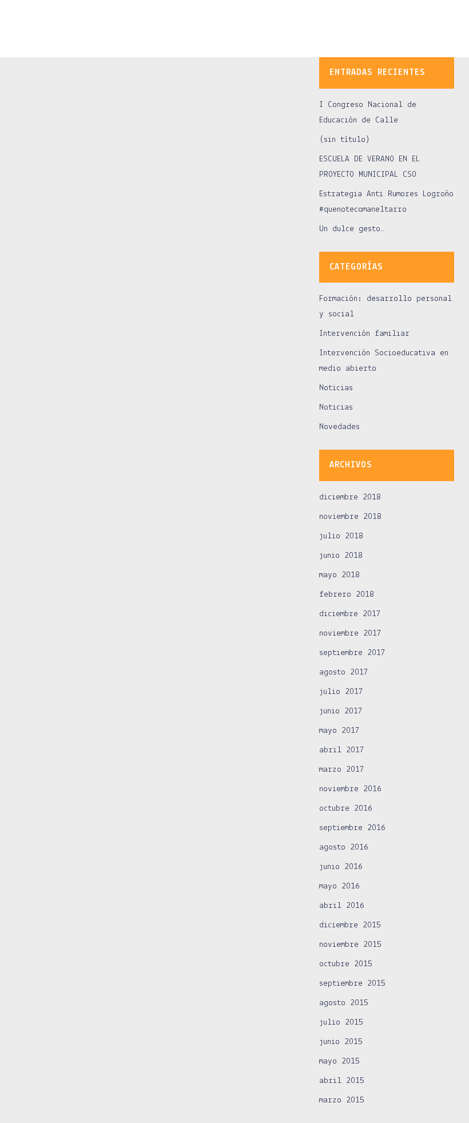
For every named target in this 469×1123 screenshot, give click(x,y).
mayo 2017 (339, 731)
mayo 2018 (339, 575)
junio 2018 (341, 555)
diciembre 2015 (350, 925)
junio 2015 (341, 1042)
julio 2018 (341, 536)
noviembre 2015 (350, 945)
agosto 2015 (343, 1003)
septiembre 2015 (352, 983)
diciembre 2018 (350, 497)
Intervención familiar (364, 334)
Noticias (336, 388)
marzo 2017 (341, 769)
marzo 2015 (341, 1100)
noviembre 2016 (350, 789)
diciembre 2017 (350, 614)
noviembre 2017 (350, 633)
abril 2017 (341, 750)
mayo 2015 (339, 1061)
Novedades (339, 427)
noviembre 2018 (350, 517)
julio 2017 (341, 692)
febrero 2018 (346, 594)
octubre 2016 (345, 808)
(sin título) (344, 140)
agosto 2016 (343, 847)
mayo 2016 (339, 886)
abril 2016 (341, 906)
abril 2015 (341, 1081)
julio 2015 (341, 1022)
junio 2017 (341, 711)
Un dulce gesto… (351, 229)
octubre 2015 (345, 964)
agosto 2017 (343, 672)
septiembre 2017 (352, 653)
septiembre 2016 (352, 828)
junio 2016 (341, 867)
